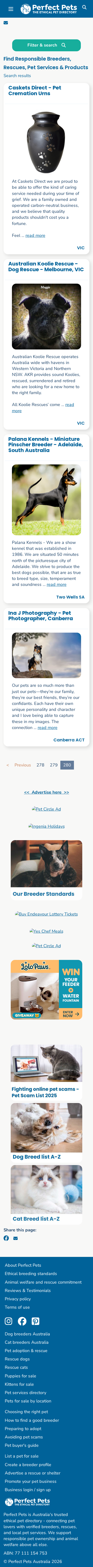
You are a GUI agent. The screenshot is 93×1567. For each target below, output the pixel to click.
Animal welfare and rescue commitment (43, 1282)
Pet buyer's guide (22, 1445)
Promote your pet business (31, 1481)
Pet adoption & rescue (26, 1351)
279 (54, 765)
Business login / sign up (28, 1490)
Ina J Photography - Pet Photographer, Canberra (40, 615)
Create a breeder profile (28, 1465)
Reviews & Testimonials (28, 1290)
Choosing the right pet (26, 1412)
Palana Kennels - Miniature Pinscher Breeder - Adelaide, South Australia (45, 444)
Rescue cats (16, 1367)
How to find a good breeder (32, 1420)
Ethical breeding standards (31, 1273)
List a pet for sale (22, 1456)
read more (35, 235)
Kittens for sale (19, 1384)
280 (67, 765)
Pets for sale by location (28, 1401)
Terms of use (17, 1307)
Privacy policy (18, 1299)
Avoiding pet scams (24, 1437)
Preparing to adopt (23, 1429)
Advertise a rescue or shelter (32, 1473)
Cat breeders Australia (27, 1342)
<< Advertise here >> (46, 792)
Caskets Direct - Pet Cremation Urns (34, 90)
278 (40, 765)
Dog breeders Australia (27, 1334)
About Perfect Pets (23, 1265)
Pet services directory (25, 1392)
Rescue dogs (17, 1359)
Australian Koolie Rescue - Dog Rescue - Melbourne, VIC (46, 266)
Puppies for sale (20, 1376)
